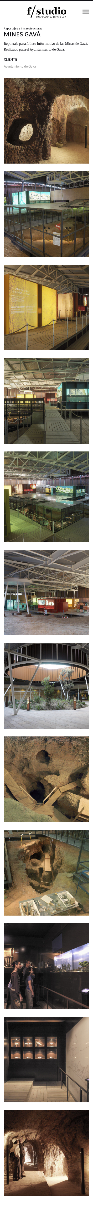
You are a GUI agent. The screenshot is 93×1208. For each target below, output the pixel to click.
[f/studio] (46, 12)
